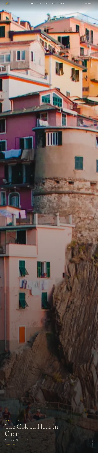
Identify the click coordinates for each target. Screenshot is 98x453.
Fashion (39, 3)
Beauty (46, 3)
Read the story (10, 444)
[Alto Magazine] (7, 3)
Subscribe (88, 3)
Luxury (54, 3)
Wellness (61, 3)
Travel (32, 3)
